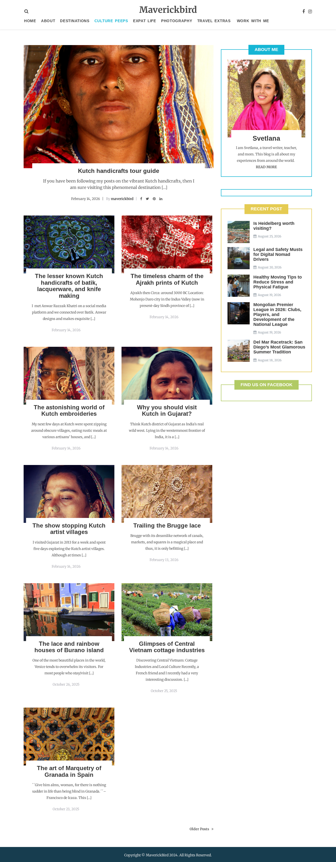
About (48, 21)
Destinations (74, 21)
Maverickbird (168, 9)
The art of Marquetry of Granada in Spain (69, 771)
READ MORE (266, 167)
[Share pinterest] (154, 199)
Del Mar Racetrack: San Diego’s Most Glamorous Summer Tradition (279, 347)
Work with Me (253, 21)
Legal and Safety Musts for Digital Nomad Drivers (278, 254)
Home (30, 21)
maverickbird (122, 199)
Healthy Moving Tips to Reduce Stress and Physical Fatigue (277, 282)
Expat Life (144, 21)
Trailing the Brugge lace (167, 525)
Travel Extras (214, 21)
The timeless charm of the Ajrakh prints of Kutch (167, 279)
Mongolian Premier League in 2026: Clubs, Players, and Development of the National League (277, 314)
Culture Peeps (111, 21)
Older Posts (199, 829)
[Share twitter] (147, 199)
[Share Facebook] (141, 199)
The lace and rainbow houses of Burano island (69, 646)
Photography (176, 21)
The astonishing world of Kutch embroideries (69, 410)
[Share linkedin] (160, 199)
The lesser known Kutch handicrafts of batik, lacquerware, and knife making (69, 286)
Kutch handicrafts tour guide (118, 170)
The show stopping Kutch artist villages (69, 528)
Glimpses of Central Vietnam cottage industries (167, 646)
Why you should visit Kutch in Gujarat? (167, 410)
